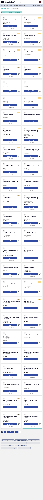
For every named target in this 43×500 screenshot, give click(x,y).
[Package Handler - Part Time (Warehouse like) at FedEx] (11, 56)
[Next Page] (20, 432)
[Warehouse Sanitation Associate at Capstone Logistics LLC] (11, 271)
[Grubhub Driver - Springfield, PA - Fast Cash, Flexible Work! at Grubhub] (11, 185)
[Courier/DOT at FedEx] (11, 71)
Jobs (2, 8)
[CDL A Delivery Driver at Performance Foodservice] (11, 371)
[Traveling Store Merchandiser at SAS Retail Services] (32, 321)
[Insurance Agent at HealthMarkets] (11, 102)
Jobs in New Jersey (7, 8)
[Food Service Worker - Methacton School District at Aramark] (11, 403)
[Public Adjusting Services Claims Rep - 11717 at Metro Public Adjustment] (32, 117)
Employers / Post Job (36, 5)
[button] (40, 2)
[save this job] (19, 26)
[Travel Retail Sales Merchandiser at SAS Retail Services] (32, 339)
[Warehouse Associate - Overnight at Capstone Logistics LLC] (11, 288)
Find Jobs (3, 5)
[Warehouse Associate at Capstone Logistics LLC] (32, 271)
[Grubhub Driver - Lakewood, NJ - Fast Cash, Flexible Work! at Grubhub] (32, 169)
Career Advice (15, 5)
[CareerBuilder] (8, 2)
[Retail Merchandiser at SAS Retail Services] (11, 219)
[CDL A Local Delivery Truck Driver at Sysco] (11, 387)
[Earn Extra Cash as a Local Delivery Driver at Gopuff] (32, 403)
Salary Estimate (9, 5)
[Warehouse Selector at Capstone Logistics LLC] (32, 254)
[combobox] (21, 2)
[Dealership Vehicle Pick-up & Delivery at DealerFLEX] (32, 420)
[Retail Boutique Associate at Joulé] (11, 152)
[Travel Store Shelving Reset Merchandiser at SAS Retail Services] (11, 339)
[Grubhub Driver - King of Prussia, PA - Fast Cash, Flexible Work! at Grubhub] (32, 152)
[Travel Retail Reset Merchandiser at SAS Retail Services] (11, 355)
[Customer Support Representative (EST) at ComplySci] (11, 254)
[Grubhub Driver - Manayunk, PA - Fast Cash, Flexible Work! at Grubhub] (32, 387)
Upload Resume (22, 5)
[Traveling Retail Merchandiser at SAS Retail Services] (32, 371)
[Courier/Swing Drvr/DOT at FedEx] (32, 39)
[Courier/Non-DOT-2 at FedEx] (32, 56)
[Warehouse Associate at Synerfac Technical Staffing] (11, 117)
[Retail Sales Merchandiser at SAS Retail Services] (32, 219)
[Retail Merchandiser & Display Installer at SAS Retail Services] (11, 237)
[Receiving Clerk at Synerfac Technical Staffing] (32, 102)
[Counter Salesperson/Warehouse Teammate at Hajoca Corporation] (32, 23)
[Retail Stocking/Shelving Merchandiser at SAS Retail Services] (32, 288)
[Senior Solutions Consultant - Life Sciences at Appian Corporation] (32, 237)
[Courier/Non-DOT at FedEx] (11, 87)
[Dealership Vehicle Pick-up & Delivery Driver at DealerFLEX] (11, 420)
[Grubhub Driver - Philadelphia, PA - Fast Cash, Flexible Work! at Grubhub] (11, 169)
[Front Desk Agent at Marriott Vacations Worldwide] (32, 304)
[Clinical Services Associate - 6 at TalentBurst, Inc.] (32, 87)
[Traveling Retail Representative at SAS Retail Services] (32, 355)
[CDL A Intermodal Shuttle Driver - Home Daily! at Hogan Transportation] (11, 321)
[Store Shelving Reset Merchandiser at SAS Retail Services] (11, 304)
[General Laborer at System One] (11, 202)
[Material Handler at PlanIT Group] (11, 135)
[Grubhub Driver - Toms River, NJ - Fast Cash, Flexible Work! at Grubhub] (32, 185)
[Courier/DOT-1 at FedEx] (32, 71)
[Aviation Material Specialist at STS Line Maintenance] (11, 39)
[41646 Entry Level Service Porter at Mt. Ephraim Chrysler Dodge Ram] (11, 23)
